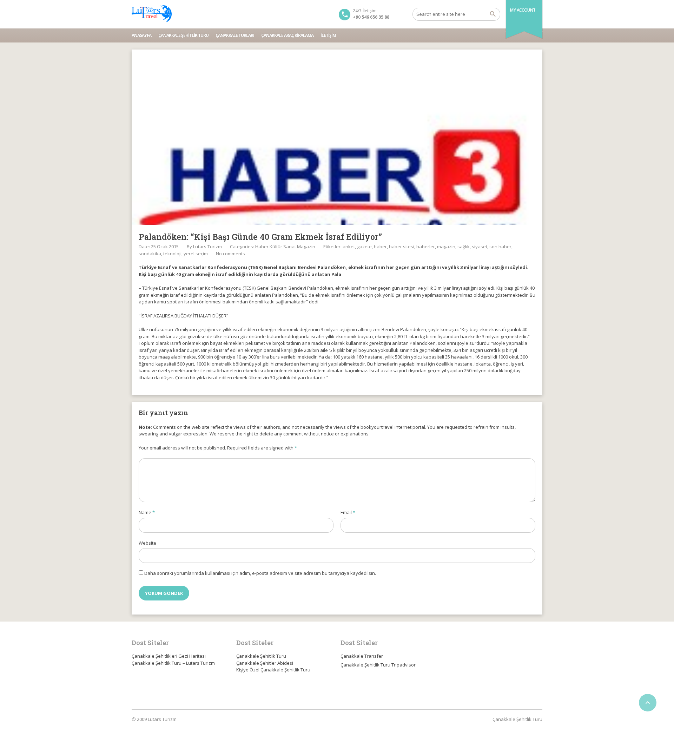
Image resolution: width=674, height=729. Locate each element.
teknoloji (172, 253)
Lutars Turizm (207, 246)
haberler (425, 246)
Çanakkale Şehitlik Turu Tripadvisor (378, 665)
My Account (523, 10)
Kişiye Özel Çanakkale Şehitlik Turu (273, 669)
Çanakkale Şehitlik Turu (183, 35)
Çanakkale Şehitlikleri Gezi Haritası (169, 656)
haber (380, 246)
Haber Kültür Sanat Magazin (285, 246)
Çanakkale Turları (235, 35)
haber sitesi (401, 246)
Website (147, 543)
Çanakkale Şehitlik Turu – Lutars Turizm (173, 663)
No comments (230, 253)
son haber (500, 246)
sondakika (150, 253)
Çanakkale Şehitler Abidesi (264, 663)
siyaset (479, 246)
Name (147, 512)
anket (349, 246)
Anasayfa (141, 35)
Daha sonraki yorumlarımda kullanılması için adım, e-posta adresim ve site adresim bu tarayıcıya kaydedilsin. (260, 573)
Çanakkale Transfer (362, 656)
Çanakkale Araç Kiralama (287, 35)
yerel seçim (196, 253)
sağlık (463, 246)
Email (348, 512)
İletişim (328, 35)
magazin (446, 246)
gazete (364, 246)
